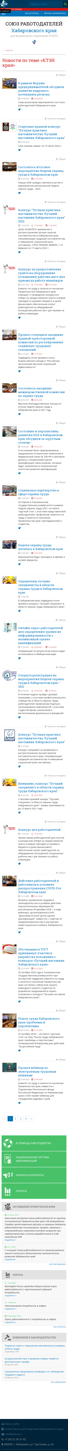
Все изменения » (58, 1382)
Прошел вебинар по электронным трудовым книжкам (37, 1071)
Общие (62, 75)
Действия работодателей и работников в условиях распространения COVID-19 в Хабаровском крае (39, 886)
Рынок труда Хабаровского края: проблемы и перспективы (39, 1022)
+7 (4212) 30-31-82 (15, 1439)
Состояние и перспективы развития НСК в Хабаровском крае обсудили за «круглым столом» (40, 436)
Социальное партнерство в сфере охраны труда (38, 492)
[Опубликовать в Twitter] (19, 109)
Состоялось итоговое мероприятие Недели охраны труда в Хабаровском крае (41, 170)
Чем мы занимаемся (55, 13)
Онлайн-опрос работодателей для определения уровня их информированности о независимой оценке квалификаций (40, 635)
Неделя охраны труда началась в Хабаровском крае (40, 547)
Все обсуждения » (57, 1264)
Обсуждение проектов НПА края (34, 1206)
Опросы (62, 620)
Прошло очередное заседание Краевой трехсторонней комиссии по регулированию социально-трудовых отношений (40, 342)
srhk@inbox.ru (13, 1434)
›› (31, 1118)
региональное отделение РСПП (34, 36)
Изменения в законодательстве (34, 1337)
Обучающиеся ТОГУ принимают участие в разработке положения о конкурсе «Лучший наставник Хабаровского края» (41, 956)
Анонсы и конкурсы (56, 118)
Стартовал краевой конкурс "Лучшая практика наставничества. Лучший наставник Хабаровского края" (41, 132)
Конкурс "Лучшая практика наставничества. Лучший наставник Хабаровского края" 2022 (41, 215)
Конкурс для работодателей (39, 830)
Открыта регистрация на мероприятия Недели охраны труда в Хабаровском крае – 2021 (41, 680)
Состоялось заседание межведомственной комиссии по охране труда (41, 392)
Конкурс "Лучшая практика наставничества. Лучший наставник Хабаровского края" (41, 738)
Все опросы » (60, 1327)
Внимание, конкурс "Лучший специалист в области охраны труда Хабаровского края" (41, 787)
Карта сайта (12, 1424)
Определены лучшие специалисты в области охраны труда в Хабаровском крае (40, 586)
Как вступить (32, 13)
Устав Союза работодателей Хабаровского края (34, 1429)
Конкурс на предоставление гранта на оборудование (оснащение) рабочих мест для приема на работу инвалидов (41, 274)
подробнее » (10, 1240)
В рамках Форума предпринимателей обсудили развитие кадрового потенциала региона (41, 88)
